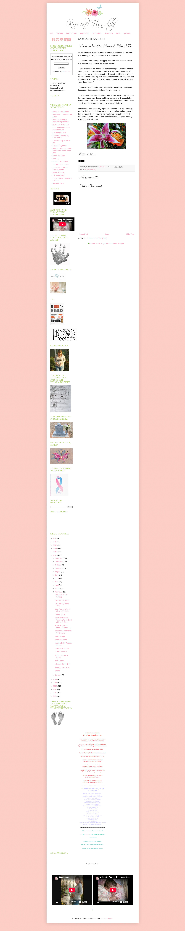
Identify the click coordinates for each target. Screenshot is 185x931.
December (59, 558)
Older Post (130, 234)
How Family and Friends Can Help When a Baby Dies (62, 151)
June (57, 578)
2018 (55, 545)
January (58, 675)
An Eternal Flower (59, 133)
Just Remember (61, 652)
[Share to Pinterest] (122, 167)
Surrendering (60, 636)
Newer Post (83, 234)
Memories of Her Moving (61, 596)
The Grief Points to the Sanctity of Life (61, 129)
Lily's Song (84, 33)
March (57, 589)
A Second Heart (61, 640)
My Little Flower (59, 172)
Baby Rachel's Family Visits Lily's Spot (63, 610)
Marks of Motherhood (61, 112)
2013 (55, 683)
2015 (55, 555)
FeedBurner (66, 72)
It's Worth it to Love (62, 648)
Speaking (127, 33)
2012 (55, 686)
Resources (109, 33)
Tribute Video (96, 33)
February (59, 592)
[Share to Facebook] (120, 167)
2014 (55, 679)
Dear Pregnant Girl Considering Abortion (61, 121)
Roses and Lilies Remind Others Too (63, 626)
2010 (55, 693)
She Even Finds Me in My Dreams (63, 632)
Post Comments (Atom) (98, 238)
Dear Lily (56, 159)
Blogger (110, 918)
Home (51, 33)
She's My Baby (58, 183)
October (58, 565)
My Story (60, 33)
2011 (55, 689)
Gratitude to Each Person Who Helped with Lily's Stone (63, 620)
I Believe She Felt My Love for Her (61, 137)
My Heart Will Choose (61, 125)
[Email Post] (109, 167)
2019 (55, 542)
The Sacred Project (62, 600)
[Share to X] (118, 167)
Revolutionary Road (62, 667)
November (59, 562)
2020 (55, 538)
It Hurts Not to (60, 614)
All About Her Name (60, 162)
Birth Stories (59, 661)
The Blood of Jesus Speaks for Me (60, 168)
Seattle (57, 671)
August (58, 572)
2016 (55, 552)
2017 (55, 548)
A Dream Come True (62, 664)
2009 (55, 696)
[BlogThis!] (116, 167)
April (57, 585)
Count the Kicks (59, 156)
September (59, 568)
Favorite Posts (71, 33)
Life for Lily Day (58, 175)
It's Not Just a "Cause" (61, 165)
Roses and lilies (90, 170)
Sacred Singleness (60, 146)
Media (118, 33)
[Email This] (115, 167)
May (57, 582)
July (57, 575)
